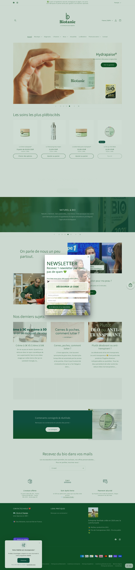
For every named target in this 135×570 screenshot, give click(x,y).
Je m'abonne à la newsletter (59, 307)
